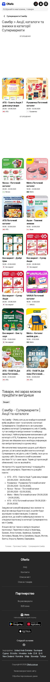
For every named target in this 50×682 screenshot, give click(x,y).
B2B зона (25, 606)
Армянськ (26, 532)
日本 (35, 653)
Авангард (35, 529)
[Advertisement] (25, 55)
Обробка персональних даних (25, 676)
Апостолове (15, 532)
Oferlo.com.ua (32, 664)
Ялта (21, 535)
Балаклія (36, 532)
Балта (5, 538)
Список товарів (25, 582)
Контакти (25, 572)
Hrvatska (23, 653)
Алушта (12, 538)
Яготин (44, 535)
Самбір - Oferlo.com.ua (15, 419)
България (38, 650)
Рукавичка (22, 437)
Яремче (20, 538)
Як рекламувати (25, 601)
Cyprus (6, 653)
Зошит (6, 402)
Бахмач (5, 532)
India (30, 653)
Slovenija (34, 656)
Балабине (28, 535)
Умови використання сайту (25, 671)
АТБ (14, 437)
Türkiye (43, 656)
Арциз (37, 535)
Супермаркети (8, 425)
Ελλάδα (13, 653)
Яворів (15, 535)
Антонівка (6, 535)
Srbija (26, 656)
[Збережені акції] (36, 4)
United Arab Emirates (23, 650)
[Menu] (46, 4)
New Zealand (8, 656)
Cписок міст (25, 577)
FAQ (25, 567)
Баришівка (29, 538)
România (19, 656)
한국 (40, 653)
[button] (41, 4)
